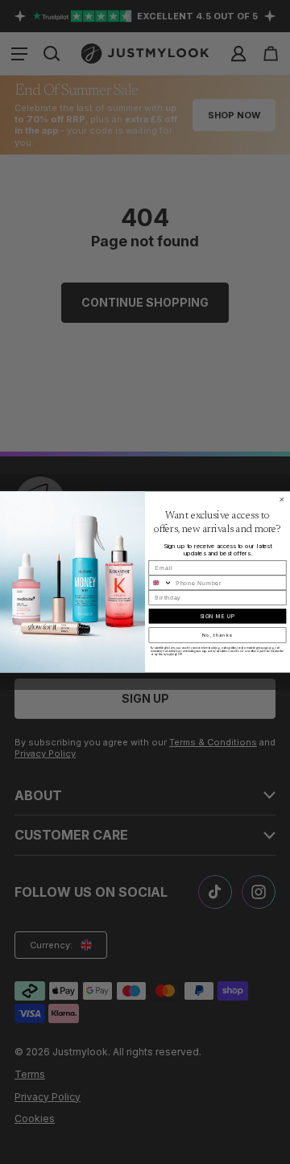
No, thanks (217, 635)
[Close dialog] (281, 499)
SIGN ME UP (218, 616)
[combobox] (160, 583)
